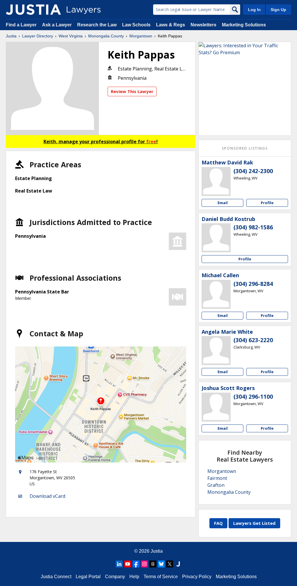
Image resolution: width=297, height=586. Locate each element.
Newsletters (203, 24)
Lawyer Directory (37, 36)
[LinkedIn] (119, 563)
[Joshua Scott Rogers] (216, 407)
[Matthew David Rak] (216, 181)
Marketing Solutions (244, 24)
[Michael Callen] (216, 294)
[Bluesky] (161, 563)
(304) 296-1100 (253, 396)
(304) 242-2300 (253, 171)
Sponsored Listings (245, 148)
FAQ (218, 523)
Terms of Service (161, 576)
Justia (11, 36)
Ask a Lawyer (57, 24)
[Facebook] (136, 563)
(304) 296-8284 (253, 284)
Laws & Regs (170, 24)
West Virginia (71, 36)
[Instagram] (144, 563)
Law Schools (136, 24)
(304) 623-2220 (253, 340)
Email (223, 202)
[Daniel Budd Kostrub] (216, 237)
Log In (254, 9)
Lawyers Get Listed (254, 523)
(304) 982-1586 (253, 227)
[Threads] (152, 563)
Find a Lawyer (21, 24)
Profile (267, 202)
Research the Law (97, 24)
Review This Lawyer (132, 91)
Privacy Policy (196, 576)
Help (134, 576)
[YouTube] (127, 563)
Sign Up (278, 9)
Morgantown (140, 36)
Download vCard (47, 496)
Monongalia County (106, 36)
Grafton (215, 485)
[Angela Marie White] (216, 350)
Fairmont (217, 478)
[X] (169, 563)
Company (115, 576)
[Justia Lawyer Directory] (33, 9)
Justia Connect (56, 576)
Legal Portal (88, 576)
